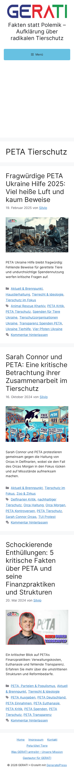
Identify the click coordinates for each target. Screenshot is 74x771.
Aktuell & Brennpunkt (27, 288)
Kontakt (52, 739)
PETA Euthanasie (47, 703)
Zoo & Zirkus (26, 493)
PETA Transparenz (38, 715)
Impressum (35, 739)
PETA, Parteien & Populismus (33, 686)
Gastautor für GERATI (37, 758)
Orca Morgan (55, 505)
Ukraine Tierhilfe (18, 329)
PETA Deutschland (51, 697)
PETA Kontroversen (20, 511)
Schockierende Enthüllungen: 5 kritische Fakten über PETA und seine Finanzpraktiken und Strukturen (31, 568)
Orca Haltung (34, 505)
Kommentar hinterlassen (29, 335)
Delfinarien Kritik (23, 499)
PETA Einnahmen (19, 703)
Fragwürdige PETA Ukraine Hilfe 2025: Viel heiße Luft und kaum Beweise (35, 187)
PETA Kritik (55, 306)
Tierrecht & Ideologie (47, 294)
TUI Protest (47, 517)
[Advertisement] (37, 99)
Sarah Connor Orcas (21, 517)
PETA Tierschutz (18, 311)
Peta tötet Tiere (37, 745)
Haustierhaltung (18, 294)
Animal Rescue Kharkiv (28, 306)
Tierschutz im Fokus (21, 300)
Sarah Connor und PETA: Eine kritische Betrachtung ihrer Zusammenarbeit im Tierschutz (36, 372)
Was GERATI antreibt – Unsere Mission (37, 752)
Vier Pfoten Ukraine (47, 329)
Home (21, 739)
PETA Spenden (35, 709)
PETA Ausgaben (23, 697)
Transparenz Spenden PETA (40, 323)
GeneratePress (56, 765)
